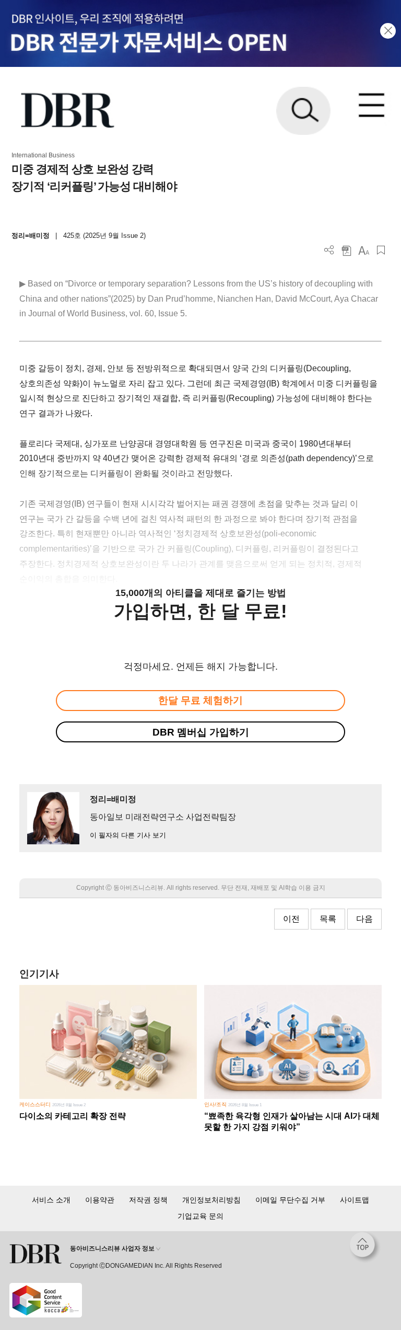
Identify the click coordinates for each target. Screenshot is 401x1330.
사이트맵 (354, 1200)
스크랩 (381, 250)
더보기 (329, 250)
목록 (328, 918)
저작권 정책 (148, 1200)
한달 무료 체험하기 (200, 700)
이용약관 (99, 1200)
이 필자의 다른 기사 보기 (128, 835)
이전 (291, 918)
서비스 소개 (51, 1200)
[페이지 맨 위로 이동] (365, 1247)
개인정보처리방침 (211, 1200)
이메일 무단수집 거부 (290, 1200)
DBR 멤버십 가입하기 (200, 732)
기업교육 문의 (200, 1216)
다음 (364, 918)
